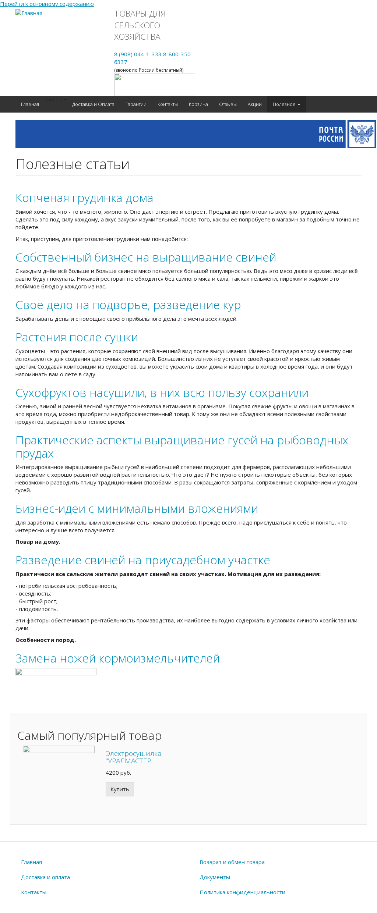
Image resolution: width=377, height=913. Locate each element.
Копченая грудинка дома (84, 197)
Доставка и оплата (45, 877)
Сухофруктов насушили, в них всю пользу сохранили (162, 392)
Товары (54, 99)
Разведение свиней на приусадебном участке (142, 560)
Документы (215, 877)
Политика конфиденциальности (242, 892)
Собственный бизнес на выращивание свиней (145, 257)
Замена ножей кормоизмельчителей (117, 658)
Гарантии (136, 104)
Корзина (198, 104)
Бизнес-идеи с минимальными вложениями (136, 508)
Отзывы (228, 104)
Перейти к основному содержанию (47, 3)
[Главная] (28, 13)
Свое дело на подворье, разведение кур (128, 304)
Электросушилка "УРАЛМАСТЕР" (134, 757)
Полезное (285, 104)
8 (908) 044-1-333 (138, 54)
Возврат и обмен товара (232, 862)
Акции (255, 104)
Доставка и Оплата (93, 104)
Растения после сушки (76, 337)
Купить (119, 789)
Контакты (168, 104)
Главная (30, 104)
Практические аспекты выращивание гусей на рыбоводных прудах (181, 446)
